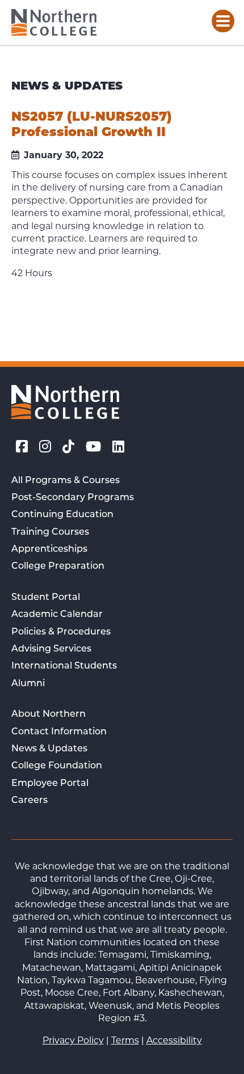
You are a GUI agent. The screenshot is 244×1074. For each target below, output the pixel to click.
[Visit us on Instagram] (45, 446)
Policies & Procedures (61, 632)
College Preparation (57, 566)
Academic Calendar (57, 614)
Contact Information (59, 732)
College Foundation (56, 766)
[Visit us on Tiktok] (68, 446)
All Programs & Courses (65, 480)
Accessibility (174, 1040)
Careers (29, 800)
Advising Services (51, 649)
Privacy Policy (73, 1040)
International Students (64, 666)
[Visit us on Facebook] (22, 446)
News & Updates (49, 749)
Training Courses (50, 532)
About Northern (48, 714)
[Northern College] (53, 22)
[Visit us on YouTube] (93, 446)
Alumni (28, 683)
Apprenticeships (49, 549)
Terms (125, 1040)
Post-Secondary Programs (72, 497)
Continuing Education (62, 514)
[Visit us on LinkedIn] (118, 446)
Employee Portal (50, 783)
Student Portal (45, 597)
